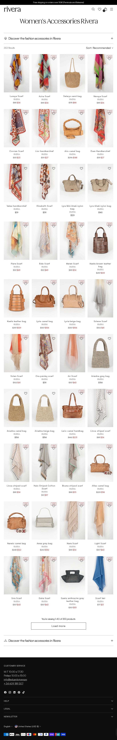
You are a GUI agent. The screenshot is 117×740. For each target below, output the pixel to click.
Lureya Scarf (16, 96)
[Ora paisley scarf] (44, 353)
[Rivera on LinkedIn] (14, 693)
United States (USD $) (28, 726)
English (7, 726)
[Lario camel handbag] (72, 408)
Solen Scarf (17, 376)
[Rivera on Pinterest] (19, 693)
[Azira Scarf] (44, 73)
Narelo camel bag (16, 543)
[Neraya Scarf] (100, 73)
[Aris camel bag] (72, 128)
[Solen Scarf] (16, 353)
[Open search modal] (93, 9)
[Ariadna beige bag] (44, 408)
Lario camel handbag (72, 431)
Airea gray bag (44, 543)
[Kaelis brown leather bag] (100, 241)
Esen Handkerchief (100, 151)
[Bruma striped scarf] (72, 463)
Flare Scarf (16, 263)
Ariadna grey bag (100, 376)
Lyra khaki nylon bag (100, 206)
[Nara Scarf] (72, 520)
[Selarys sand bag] (72, 73)
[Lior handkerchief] (44, 128)
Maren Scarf (72, 263)
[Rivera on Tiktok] (24, 693)
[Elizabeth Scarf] (44, 183)
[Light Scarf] (100, 520)
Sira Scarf (16, 598)
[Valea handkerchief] (16, 183)
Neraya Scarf (100, 96)
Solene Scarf (100, 321)
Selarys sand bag (72, 96)
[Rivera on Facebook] (5, 693)
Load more (58, 626)
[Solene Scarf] (100, 298)
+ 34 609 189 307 (13, 683)
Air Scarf (72, 376)
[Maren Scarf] (72, 241)
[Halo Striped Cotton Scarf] (44, 463)
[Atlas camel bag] (100, 463)
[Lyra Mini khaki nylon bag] (72, 183)
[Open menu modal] (112, 9)
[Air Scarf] (72, 353)
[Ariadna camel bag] (16, 408)
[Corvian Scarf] (16, 128)
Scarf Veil (100, 598)
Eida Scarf (44, 263)
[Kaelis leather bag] (16, 298)
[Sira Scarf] (16, 575)
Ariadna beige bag (44, 431)
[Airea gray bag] (44, 520)
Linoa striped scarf (100, 431)
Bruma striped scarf (72, 485)
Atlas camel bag (100, 485)
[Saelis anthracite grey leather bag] (72, 575)
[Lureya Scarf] (16, 73)
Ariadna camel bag (17, 431)
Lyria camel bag (44, 321)
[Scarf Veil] (100, 575)
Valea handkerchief (17, 206)
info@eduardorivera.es (15, 679)
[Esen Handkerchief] (100, 128)
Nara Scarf (72, 543)
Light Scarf (100, 543)
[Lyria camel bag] (44, 298)
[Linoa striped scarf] (100, 408)
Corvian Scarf (16, 151)
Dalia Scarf (44, 598)
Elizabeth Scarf (45, 206)
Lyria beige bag (72, 321)
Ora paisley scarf (45, 376)
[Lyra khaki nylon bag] (100, 183)
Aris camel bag (72, 151)
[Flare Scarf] (16, 241)
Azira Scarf (44, 96)
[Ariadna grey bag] (100, 353)
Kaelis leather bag (16, 321)
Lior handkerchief (44, 151)
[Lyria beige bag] (72, 298)
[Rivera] (12, 9)
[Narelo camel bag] (16, 520)
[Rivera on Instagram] (10, 693)
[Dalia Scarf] (44, 575)
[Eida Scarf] (44, 241)
